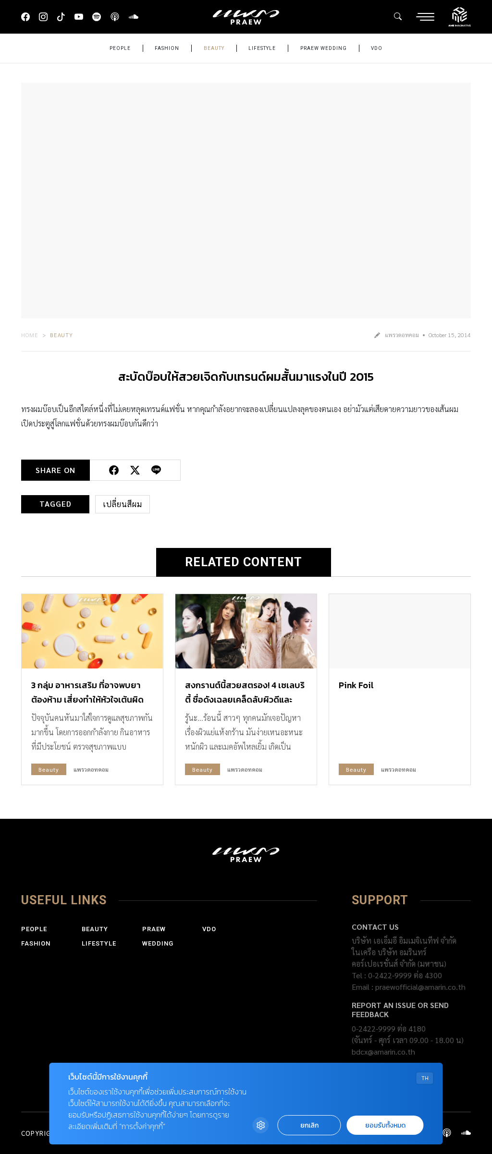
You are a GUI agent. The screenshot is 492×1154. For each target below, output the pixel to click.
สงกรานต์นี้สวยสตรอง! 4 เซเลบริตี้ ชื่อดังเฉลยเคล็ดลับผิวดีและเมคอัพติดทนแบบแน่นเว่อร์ (245, 699)
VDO (376, 48)
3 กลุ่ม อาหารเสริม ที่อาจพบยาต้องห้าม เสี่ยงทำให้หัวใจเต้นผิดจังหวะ (87, 699)
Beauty (214, 48)
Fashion (167, 48)
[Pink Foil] (399, 631)
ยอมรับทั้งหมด (385, 1125)
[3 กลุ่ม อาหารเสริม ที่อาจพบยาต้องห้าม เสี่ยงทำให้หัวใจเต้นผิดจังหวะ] (92, 631)
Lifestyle (262, 48)
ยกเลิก (309, 1125)
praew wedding (323, 48)
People (120, 48)
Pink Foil (356, 685)
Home (29, 335)
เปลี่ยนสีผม (122, 504)
